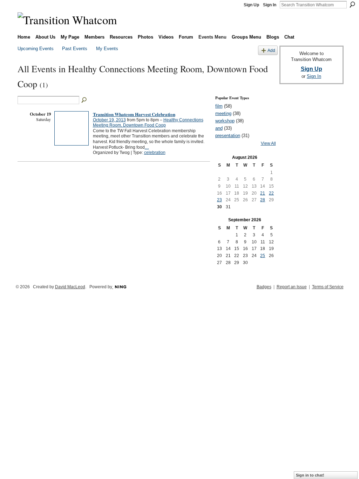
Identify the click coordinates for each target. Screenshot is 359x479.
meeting (223, 113)
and (219, 128)
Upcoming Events (36, 48)
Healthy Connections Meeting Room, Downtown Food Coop (148, 122)
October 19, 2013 (109, 119)
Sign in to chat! (310, 475)
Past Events (74, 48)
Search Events (84, 100)
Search (352, 4)
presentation (227, 135)
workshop (225, 120)
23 (219, 199)
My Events (107, 48)
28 (262, 199)
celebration (154, 152)
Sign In (269, 4)
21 (262, 193)
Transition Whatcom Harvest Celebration (134, 114)
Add (271, 50)
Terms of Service (328, 286)
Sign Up (251, 4)
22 (271, 193)
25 (262, 255)
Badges (264, 286)
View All (268, 143)
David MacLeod (70, 286)
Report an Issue (292, 286)
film (219, 106)
